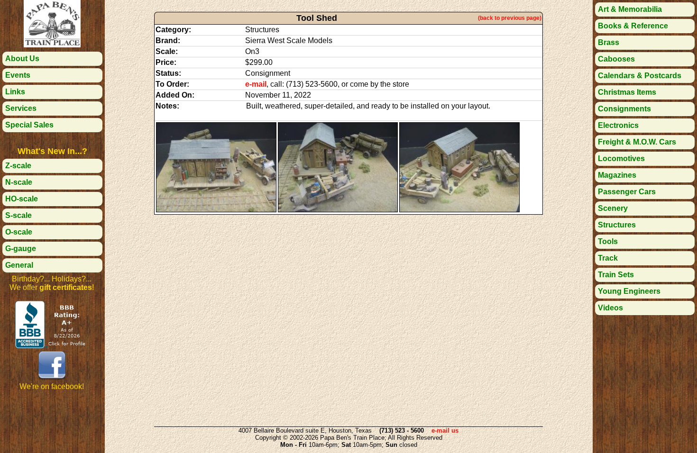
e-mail (255, 84)
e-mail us (445, 430)
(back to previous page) (509, 18)
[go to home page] (52, 45)
